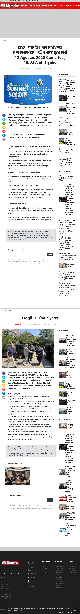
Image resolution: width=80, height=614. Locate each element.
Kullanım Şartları (6, 594)
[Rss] (19, 573)
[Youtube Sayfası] (12, 573)
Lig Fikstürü (59, 575)
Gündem (24, 6)
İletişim (32, 586)
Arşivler (33, 577)
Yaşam (44, 6)
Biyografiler (72, 570)
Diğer (68, 6)
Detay (62, 612)
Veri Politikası (5, 588)
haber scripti (3, 611)
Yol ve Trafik (59, 568)
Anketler (71, 568)
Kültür (50, 6)
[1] (17, 476)
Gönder (50, 254)
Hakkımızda (4, 584)
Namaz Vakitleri (60, 570)
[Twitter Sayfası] (5, 573)
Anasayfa (4, 40)
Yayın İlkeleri (4, 586)
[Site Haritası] (2, 577)
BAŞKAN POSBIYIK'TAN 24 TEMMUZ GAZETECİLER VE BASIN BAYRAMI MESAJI (70, 290)
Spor (55, 6)
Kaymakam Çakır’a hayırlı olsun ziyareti (69, 132)
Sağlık (38, 6)
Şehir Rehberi (60, 583)
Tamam (69, 612)
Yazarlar (33, 573)
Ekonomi (32, 6)
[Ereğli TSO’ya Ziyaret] (28, 348)
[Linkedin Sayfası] (15, 573)
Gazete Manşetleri (59, 586)
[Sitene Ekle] (5, 577)
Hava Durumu (60, 566)
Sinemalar (59, 579)
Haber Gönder (5, 599)
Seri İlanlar (59, 581)
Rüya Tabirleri (73, 573)
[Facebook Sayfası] (2, 573)
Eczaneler (58, 573)
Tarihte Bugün (60, 577)
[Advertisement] (40, 24)
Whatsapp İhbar (5, 597)
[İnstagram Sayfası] (8, 573)
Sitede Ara (72, 566)
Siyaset (61, 6)
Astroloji (71, 575)
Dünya (10, 310)
